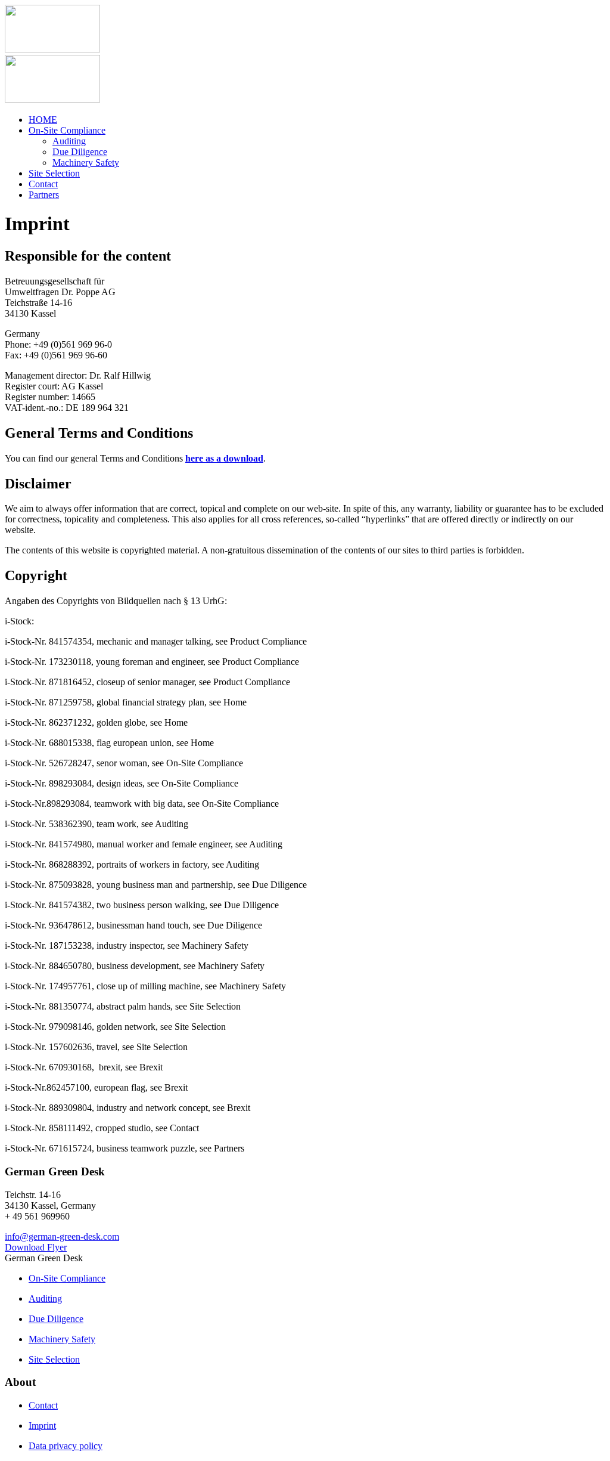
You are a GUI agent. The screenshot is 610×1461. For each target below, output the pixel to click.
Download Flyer (36, 1247)
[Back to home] (52, 49)
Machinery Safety (85, 162)
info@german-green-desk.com (62, 1236)
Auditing (69, 141)
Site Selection (54, 173)
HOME (43, 119)
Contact (43, 184)
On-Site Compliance (67, 130)
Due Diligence (79, 152)
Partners (44, 195)
